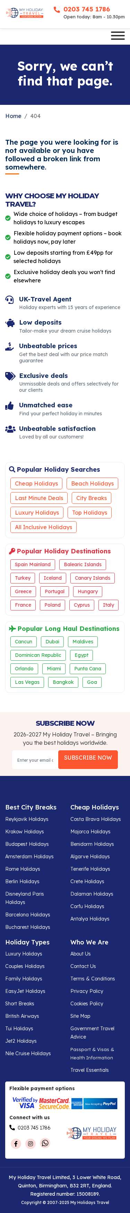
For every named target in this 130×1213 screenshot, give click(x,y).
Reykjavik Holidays (27, 819)
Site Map (80, 1016)
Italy (108, 605)
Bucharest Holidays (27, 927)
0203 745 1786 (86, 9)
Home (13, 115)
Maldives (82, 642)
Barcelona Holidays (27, 915)
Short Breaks (19, 1004)
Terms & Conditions (92, 979)
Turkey (23, 578)
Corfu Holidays (87, 906)
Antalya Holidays (90, 919)
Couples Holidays (25, 966)
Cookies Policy (86, 1004)
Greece (23, 591)
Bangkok (63, 682)
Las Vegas (27, 682)
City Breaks (91, 498)
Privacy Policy (86, 991)
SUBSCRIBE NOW (88, 757)
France (23, 605)
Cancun (23, 642)
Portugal (54, 591)
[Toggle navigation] (118, 36)
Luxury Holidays (37, 512)
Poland (52, 605)
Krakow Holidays (24, 832)
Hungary (88, 591)
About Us (80, 954)
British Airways (22, 1016)
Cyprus (82, 605)
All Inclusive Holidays (43, 527)
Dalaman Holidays (91, 894)
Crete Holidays (87, 881)
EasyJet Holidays (25, 991)
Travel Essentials (89, 1070)
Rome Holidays (22, 869)
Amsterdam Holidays (29, 856)
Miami (54, 669)
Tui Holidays (19, 1028)
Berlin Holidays (22, 881)
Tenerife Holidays (90, 869)
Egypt (81, 655)
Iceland (53, 578)
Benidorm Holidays (92, 844)
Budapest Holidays (27, 844)
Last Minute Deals (39, 498)
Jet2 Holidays (21, 1041)
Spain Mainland (33, 564)
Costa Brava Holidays (95, 819)
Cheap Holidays (36, 483)
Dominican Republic (38, 655)
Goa (92, 682)
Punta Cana (87, 669)
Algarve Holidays (90, 856)
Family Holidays (23, 979)
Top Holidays (89, 512)
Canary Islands (92, 578)
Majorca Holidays (90, 832)
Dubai (52, 642)
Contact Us (83, 966)
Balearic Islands (83, 564)
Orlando (24, 669)
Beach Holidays (92, 483)
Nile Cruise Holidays (28, 1053)
